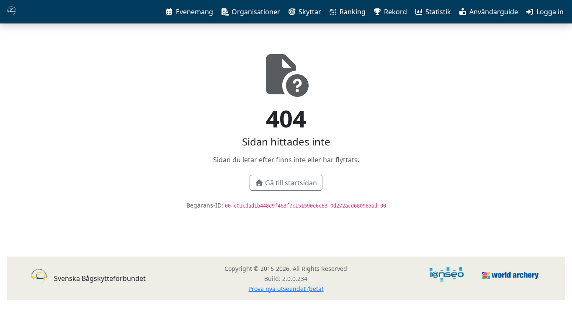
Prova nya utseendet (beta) (285, 289)
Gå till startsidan (291, 182)
